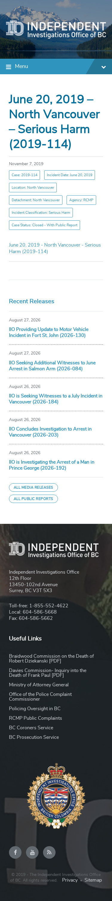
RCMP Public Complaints (35, 718)
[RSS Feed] (49, 852)
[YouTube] (32, 852)
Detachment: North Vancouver (36, 200)
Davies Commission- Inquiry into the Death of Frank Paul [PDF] (47, 673)
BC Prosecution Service (34, 737)
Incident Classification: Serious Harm (41, 212)
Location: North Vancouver (33, 187)
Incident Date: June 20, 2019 (69, 175)
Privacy (70, 880)
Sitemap (93, 880)
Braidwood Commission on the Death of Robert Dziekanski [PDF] (51, 658)
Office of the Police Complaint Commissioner (40, 697)
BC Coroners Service (31, 727)
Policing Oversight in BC (35, 708)
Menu (21, 66)
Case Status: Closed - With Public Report (44, 225)
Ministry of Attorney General (39, 684)
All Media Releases (33, 487)
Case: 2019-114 (24, 175)
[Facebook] (15, 852)
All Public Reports (33, 499)
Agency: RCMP (81, 200)
